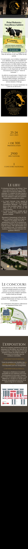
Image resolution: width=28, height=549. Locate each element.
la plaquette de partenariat (14, 363)
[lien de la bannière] (14, 35)
